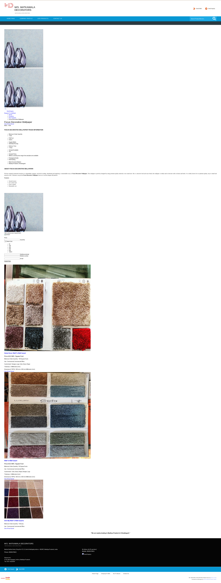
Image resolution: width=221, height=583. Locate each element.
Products (11, 116)
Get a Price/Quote (9, 124)
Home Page (11, 18)
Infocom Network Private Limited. (209, 579)
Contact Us (57, 18)
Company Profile (26, 18)
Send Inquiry (10, 111)
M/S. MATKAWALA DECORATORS (25, 10)
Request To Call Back (10, 113)
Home (10, 114)
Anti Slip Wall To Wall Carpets (14, 520)
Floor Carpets (12, 118)
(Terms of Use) (213, 577)
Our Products (43, 18)
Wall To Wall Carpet (10, 460)
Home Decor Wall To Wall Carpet (15, 353)
